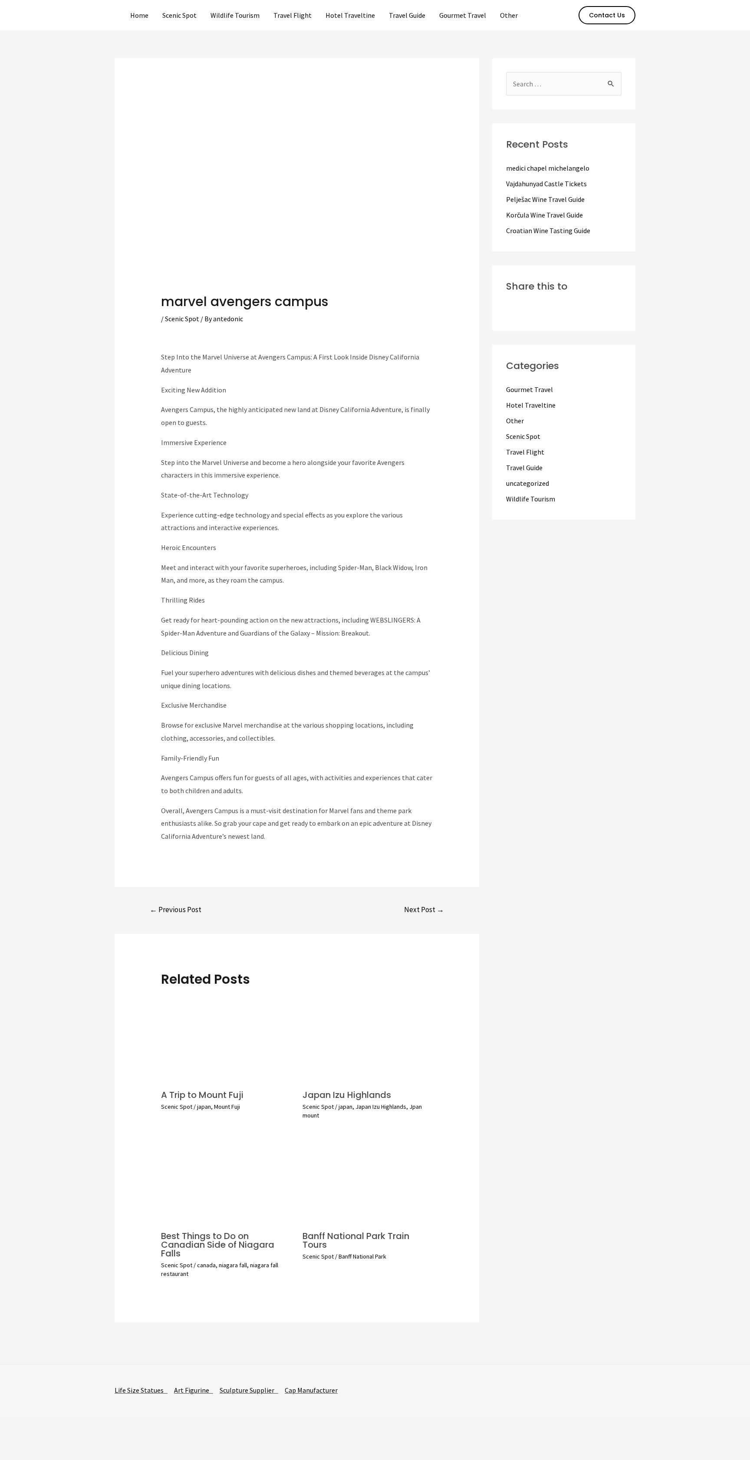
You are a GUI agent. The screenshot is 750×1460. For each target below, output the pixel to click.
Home (139, 15)
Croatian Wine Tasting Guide (548, 230)
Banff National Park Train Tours (356, 1240)
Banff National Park (362, 1256)
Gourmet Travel (462, 15)
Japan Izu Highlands (347, 1095)
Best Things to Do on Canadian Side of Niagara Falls (217, 1244)
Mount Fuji (227, 1107)
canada (206, 1265)
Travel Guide (407, 15)
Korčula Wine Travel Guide (544, 215)
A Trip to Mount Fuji (202, 1095)
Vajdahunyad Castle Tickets (546, 183)
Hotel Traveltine (350, 15)
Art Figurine (193, 1390)
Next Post (424, 909)
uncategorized (527, 483)
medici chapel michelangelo (547, 168)
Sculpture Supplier (249, 1390)
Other (509, 15)
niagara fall (233, 1265)
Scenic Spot (179, 15)
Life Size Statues (141, 1390)
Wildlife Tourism (235, 15)
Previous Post (175, 909)
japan (204, 1107)
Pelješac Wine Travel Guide (545, 199)
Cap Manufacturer (311, 1390)
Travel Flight (292, 15)
